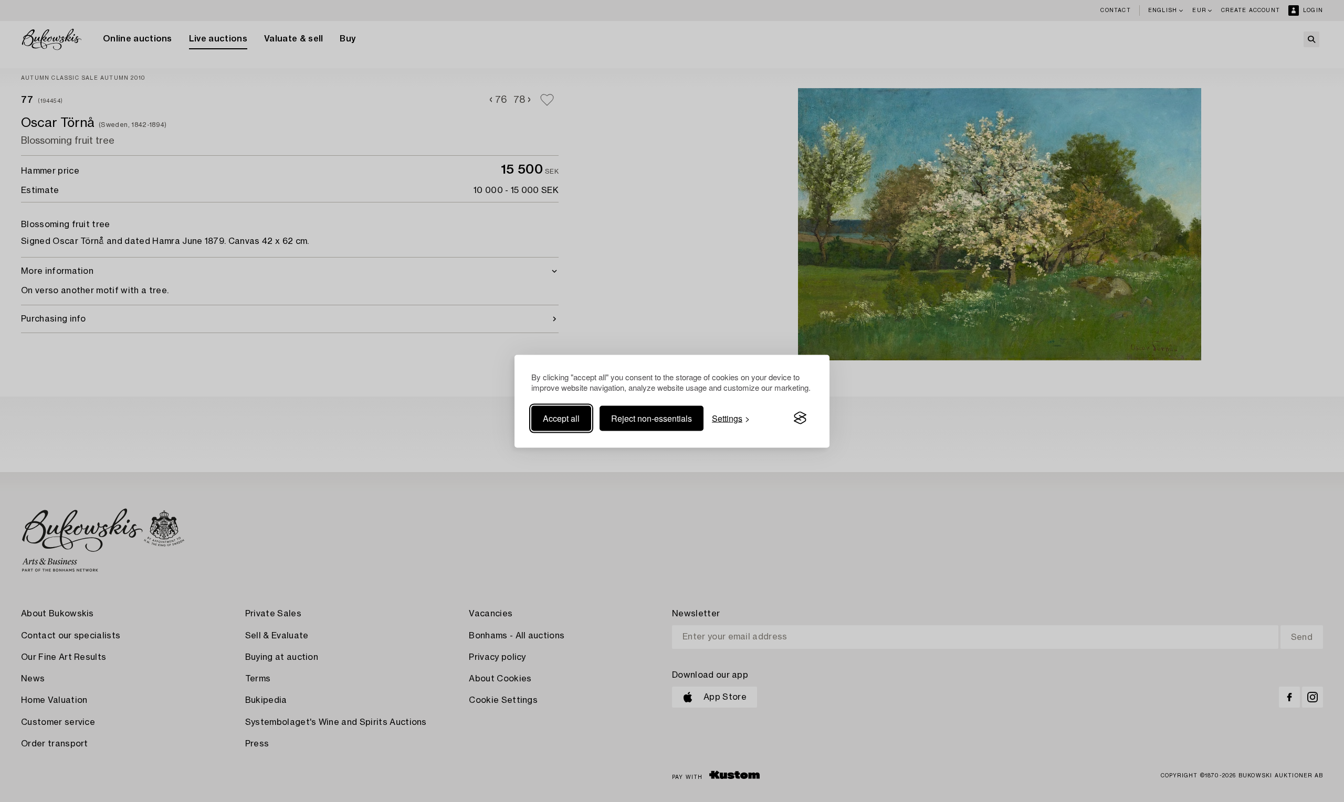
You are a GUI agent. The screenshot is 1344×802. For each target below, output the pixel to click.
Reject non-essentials (651, 418)
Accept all (561, 418)
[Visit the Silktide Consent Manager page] (800, 418)
